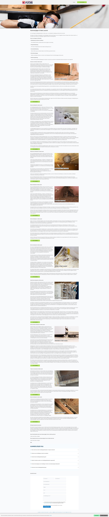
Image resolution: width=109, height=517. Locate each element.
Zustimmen (96, 515)
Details (50, 515)
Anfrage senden (46, 506)
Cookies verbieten (104, 515)
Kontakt (74, 2)
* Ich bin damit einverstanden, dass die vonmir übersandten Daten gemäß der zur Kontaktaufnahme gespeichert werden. (54, 502)
